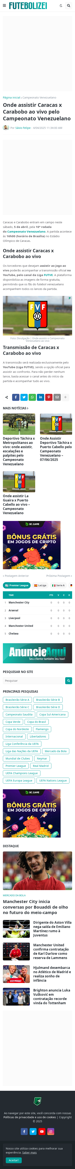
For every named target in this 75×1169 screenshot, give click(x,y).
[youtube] (41, 1131)
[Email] (57, 397)
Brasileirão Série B (48, 700)
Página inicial (11, 97)
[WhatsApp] (32, 397)
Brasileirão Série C (17, 707)
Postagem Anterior (17, 575)
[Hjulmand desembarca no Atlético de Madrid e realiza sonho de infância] (16, 974)
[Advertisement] (37, 53)
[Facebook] (15, 397)
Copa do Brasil (36, 722)
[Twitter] (24, 397)
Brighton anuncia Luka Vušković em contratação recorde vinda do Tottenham (51, 996)
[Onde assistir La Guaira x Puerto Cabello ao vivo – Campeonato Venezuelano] (19, 481)
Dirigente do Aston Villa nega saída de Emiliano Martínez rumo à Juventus (52, 928)
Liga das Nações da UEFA (22, 751)
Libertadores (38, 736)
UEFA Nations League (53, 780)
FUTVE (48, 275)
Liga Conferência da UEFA (22, 744)
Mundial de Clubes (18, 758)
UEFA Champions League (22, 773)
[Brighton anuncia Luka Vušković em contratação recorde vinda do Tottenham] (16, 997)
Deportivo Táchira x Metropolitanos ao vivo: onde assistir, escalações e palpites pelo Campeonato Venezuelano (19, 451)
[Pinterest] (48, 397)
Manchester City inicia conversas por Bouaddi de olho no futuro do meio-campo (35, 907)
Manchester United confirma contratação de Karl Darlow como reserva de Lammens (51, 951)
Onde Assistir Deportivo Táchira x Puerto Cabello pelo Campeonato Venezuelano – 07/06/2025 (56, 449)
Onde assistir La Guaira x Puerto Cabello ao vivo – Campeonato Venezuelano (16, 504)
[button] (4, 5)
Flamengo (42, 729)
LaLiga (40, 585)
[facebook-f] (24, 1131)
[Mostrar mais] (65, 397)
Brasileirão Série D (48, 707)
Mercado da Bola (56, 751)
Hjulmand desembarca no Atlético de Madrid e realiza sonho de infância (52, 974)
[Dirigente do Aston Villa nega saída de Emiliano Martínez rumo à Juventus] (16, 929)
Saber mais (29, 1152)
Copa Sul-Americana (52, 714)
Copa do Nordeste (17, 729)
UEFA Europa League (19, 780)
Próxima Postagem (58, 575)
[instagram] (50, 1131)
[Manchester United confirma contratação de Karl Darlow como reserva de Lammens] (16, 951)
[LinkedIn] (40, 397)
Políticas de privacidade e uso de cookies (29, 1117)
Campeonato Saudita (19, 714)
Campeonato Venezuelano (39, 97)
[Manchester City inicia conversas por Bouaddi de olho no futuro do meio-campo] (37, 870)
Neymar (42, 758)
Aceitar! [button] (14, 1160)
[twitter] (33, 1131)
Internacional (14, 736)
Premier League (16, 585)
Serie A (58, 585)
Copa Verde (13, 722)
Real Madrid (41, 766)
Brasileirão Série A (17, 700)
